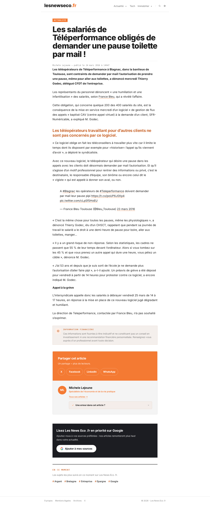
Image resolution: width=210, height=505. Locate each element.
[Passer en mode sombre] (164, 6)
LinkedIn (92, 371)
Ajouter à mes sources (78, 448)
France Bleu (106, 96)
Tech (132, 6)
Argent (58, 481)
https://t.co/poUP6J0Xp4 (108, 196)
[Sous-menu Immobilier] (151, 6)
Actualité (119, 6)
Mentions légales (63, 500)
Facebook (74, 371)
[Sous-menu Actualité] (126, 6)
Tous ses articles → (78, 397)
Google (114, 481)
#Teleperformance (112, 191)
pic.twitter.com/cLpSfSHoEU (79, 200)
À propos (48, 500)
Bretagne (71, 481)
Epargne (101, 481)
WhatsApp (109, 371)
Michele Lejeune (61, 65)
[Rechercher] (159, 6)
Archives (77, 500)
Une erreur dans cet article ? (90, 405)
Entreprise (86, 481)
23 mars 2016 (126, 209)
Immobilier (143, 6)
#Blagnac (69, 191)
